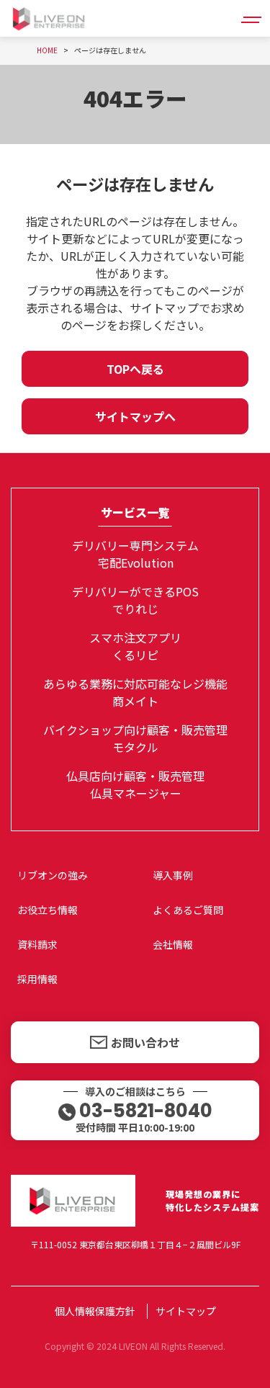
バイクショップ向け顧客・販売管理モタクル (135, 738)
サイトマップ (186, 1311)
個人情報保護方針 (95, 1311)
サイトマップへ (135, 416)
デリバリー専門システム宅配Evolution (135, 554)
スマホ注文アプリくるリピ (135, 646)
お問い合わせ (145, 1042)
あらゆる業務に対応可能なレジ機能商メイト (135, 692)
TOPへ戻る (135, 368)
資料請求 (37, 944)
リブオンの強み (52, 875)
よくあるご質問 (188, 910)
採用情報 (37, 979)
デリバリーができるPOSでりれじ (135, 600)
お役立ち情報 (47, 910)
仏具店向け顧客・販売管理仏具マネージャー (135, 784)
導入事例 (173, 875)
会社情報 (173, 944)
